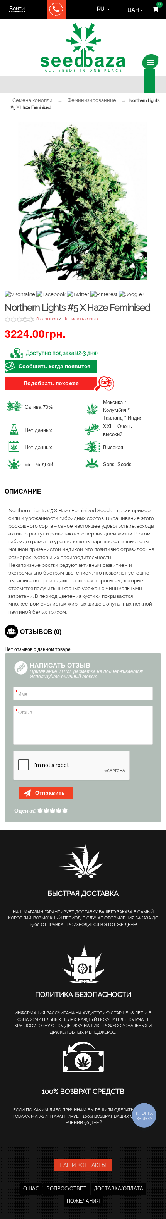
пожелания (83, 1201)
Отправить (49, 793)
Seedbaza (83, 47)
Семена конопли (32, 100)
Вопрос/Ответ (66, 1188)
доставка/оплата (118, 1188)
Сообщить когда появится (54, 366)
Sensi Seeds (117, 464)
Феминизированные (92, 100)
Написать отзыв (80, 319)
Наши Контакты (82, 1165)
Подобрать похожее (51, 383)
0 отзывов (47, 319)
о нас (31, 1188)
